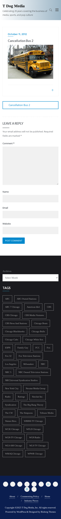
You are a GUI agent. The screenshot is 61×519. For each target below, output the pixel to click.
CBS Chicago (11, 315)
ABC (7, 299)
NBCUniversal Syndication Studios (21, 380)
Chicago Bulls (38, 331)
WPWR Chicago (35, 453)
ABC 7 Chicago (12, 307)
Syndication (10, 405)
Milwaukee (28, 364)
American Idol (33, 307)
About (12, 496)
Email (5, 207)
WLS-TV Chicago (37, 445)
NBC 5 (8, 372)
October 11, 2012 (17, 34)
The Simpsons (26, 413)
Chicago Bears (40, 323)
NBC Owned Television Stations (33, 372)
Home (47, 496)
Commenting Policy (30, 496)
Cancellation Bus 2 (19, 105)
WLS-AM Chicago (13, 445)
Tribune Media (47, 413)
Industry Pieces (31, 500)
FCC (37, 347)
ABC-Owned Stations (26, 299)
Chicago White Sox (34, 339)
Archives (7, 271)
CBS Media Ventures (34, 315)
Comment (8, 143)
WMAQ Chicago (13, 453)
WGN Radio (34, 437)
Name (6, 191)
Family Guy (22, 347)
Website (7, 223)
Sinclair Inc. (37, 396)
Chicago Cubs (11, 339)
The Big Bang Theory (33, 405)
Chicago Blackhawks (15, 331)
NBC (43, 364)
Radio (8, 396)
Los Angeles (10, 364)
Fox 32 (8, 356)
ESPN (7, 347)
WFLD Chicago (33, 429)
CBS (49, 307)
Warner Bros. (11, 421)
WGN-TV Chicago (13, 437)
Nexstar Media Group (35, 388)
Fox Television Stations (29, 356)
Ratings (21, 396)
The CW (9, 413)
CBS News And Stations (16, 323)
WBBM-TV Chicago (33, 421)
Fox (48, 347)
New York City (12, 388)
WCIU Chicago (12, 429)
